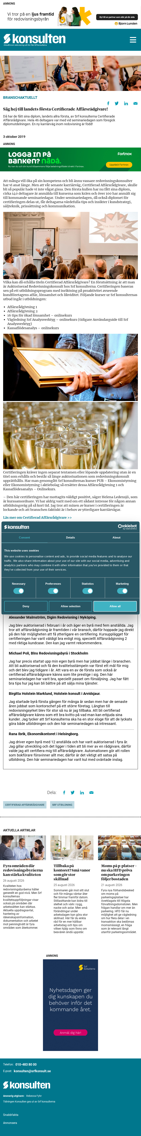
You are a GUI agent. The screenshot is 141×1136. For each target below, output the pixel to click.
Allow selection (70, 606)
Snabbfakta (10, 1115)
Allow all (115, 606)
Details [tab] (70, 537)
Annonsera (10, 1123)
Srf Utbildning (62, 804)
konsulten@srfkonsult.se (32, 1071)
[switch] (53, 591)
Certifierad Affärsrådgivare (24, 804)
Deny (26, 606)
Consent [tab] (24, 537)
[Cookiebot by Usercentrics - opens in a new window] (121, 527)
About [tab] (117, 537)
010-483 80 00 (26, 1064)
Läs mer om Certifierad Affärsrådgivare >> (37, 517)
